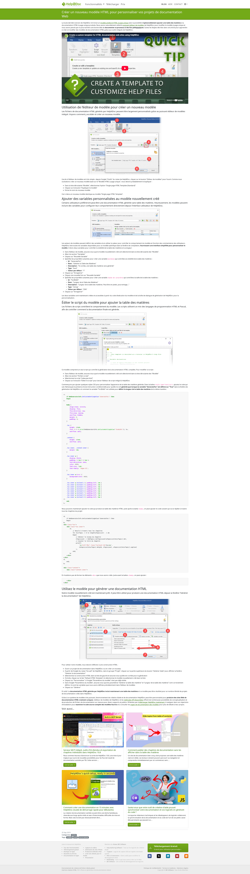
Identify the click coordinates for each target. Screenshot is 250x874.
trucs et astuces (83, 837)
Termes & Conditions (169, 868)
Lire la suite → (70, 765)
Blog (164, 4)
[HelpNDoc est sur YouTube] (177, 856)
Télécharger (112, 4)
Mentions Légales (182, 868)
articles (74, 835)
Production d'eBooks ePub (93, 852)
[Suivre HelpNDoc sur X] (159, 856)
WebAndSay (110, 860)
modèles (69, 837)
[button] (185, 4)
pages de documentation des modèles (144, 705)
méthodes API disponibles (133, 700)
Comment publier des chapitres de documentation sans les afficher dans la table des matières (154, 751)
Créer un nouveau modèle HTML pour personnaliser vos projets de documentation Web (122, 14)
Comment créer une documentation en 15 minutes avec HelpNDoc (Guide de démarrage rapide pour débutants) (88, 808)
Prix (123, 4)
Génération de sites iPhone (93, 850)
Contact (178, 4)
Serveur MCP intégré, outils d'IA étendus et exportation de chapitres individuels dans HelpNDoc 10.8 (89, 751)
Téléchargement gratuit (71, 850)
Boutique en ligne (69, 852)
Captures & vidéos (91, 848)
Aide (170, 4)
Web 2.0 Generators (113, 856)
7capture (109, 852)
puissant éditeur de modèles (133, 25)
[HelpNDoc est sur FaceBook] (150, 856)
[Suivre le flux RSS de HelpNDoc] (186, 856)
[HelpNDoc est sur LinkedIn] (168, 856)
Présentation (89, 858)
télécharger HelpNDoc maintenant (152, 702)
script (75, 837)
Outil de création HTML (69, 870)
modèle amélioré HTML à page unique (114, 23)
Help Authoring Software (114, 848)
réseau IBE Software (119, 844)
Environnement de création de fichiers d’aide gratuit (78, 868)
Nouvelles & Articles (70, 854)
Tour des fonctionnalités (71, 848)
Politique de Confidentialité (152, 868)
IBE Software (111, 861)
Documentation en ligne (71, 856)
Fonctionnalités (93, 4)
